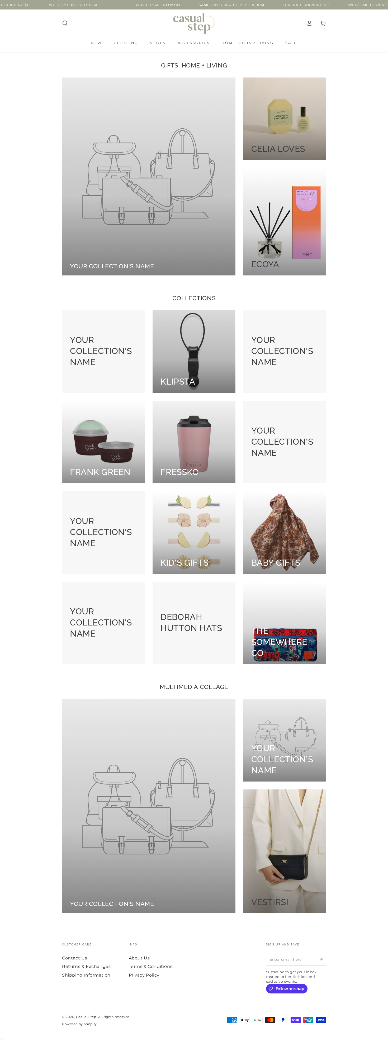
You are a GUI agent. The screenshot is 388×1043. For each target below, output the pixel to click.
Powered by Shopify (79, 1024)
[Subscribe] (323, 959)
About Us (139, 957)
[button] (65, 23)
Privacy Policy (144, 975)
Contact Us (74, 957)
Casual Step (86, 1017)
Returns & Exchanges (86, 966)
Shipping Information (86, 975)
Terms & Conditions (151, 966)
